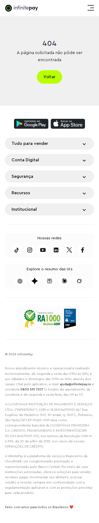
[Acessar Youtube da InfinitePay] (42, 249)
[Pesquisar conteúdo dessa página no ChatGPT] (19, 280)
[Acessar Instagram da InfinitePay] (29, 249)
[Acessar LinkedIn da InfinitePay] (56, 249)
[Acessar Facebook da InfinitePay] (82, 249)
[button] (90, 8)
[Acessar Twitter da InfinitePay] (69, 249)
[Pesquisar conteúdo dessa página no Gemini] (34, 280)
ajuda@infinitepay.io (75, 384)
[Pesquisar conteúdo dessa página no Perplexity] (49, 280)
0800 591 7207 (31, 389)
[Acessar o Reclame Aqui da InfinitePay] (42, 318)
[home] (21, 8)
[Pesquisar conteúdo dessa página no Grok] (79, 280)
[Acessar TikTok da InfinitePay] (16, 249)
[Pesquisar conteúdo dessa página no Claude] (64, 280)
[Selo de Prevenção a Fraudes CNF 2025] (70, 318)
